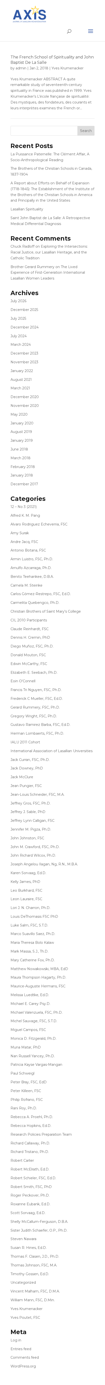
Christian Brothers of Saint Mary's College (45, 611)
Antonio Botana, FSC (28, 550)
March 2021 (20, 388)
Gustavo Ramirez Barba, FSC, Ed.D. (40, 724)
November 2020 (24, 405)
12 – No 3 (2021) (23, 507)
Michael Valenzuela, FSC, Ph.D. (36, 1012)
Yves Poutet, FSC (25, 1317)
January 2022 (21, 371)
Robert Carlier (22, 1160)
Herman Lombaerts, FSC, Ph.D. (37, 733)
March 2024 (20, 344)
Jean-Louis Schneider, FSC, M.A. (37, 794)
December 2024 (24, 327)
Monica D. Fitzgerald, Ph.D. (33, 1038)
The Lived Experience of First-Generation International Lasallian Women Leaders (47, 273)
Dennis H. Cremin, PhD (30, 637)
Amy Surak (19, 533)
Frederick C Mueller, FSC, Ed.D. (36, 698)
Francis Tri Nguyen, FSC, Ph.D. (36, 690)
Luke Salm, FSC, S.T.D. (29, 925)
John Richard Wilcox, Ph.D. (33, 855)
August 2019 (21, 432)
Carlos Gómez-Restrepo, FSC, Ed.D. (40, 594)
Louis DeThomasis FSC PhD (34, 916)
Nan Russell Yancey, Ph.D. (32, 1056)
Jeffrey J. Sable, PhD (27, 812)
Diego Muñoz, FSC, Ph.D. (31, 646)
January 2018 (21, 475)
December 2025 (24, 310)
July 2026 (18, 301)
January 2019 (21, 440)
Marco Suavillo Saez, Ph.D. (32, 934)
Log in (15, 1340)
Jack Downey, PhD (26, 768)
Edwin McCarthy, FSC (28, 664)
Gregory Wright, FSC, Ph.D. (33, 716)
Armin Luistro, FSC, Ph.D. (31, 559)
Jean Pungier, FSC (26, 786)
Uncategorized (23, 1282)
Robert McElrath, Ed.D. (29, 1169)
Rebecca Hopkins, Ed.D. (30, 1125)
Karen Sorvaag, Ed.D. (28, 873)
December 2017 (24, 484)
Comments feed (24, 1357)
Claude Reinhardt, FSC (29, 629)
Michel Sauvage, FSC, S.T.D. (33, 1021)
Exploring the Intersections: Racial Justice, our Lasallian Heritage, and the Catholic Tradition (49, 252)
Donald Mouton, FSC (28, 655)
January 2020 (21, 423)
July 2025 (18, 318)
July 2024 (18, 336)
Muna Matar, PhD (25, 1047)
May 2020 (19, 414)
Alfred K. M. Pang (25, 515)
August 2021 (21, 379)
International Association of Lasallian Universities (51, 751)
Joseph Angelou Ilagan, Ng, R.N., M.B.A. (44, 864)
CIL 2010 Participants (28, 620)
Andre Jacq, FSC (24, 542)
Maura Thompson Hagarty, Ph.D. (38, 977)
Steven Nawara (23, 1239)
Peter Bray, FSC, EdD (28, 1082)
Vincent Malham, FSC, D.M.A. (35, 1291)
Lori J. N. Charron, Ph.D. (30, 908)
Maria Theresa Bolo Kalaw (32, 942)
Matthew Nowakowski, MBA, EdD (39, 969)
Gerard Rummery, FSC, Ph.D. (35, 707)
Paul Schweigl (22, 1073)
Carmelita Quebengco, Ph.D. (34, 602)
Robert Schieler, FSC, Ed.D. (33, 1178)
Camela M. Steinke (26, 585)
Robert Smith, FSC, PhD (31, 1187)
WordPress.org (23, 1366)
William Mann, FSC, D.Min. (32, 1300)
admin (21, 68)
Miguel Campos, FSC (28, 1030)
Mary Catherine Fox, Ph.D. (32, 960)
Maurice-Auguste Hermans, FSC (37, 986)
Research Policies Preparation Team (41, 1134)
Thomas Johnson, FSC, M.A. (33, 1265)
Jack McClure (21, 777)
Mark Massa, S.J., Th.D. (29, 951)
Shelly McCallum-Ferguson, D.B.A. (39, 1221)
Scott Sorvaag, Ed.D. (27, 1213)
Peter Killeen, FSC (25, 1091)
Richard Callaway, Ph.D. (30, 1143)
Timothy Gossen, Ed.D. (29, 1274)
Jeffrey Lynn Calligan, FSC (32, 820)
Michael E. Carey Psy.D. (30, 1003)
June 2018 (19, 449)
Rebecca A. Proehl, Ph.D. (31, 1117)
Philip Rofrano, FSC (26, 1099)
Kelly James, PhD (25, 882)
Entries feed (20, 1349)
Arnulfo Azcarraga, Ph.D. (31, 568)
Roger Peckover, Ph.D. (30, 1195)
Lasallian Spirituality (26, 209)
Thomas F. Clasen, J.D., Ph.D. (34, 1256)
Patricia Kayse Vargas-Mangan (36, 1064)
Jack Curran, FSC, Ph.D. (30, 760)
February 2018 (22, 467)
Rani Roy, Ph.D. (23, 1108)
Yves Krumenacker (68, 68)
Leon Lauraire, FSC (26, 899)
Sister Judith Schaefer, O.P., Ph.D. (38, 1230)
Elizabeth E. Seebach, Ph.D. (33, 672)
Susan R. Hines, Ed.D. (28, 1247)
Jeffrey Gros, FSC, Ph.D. (30, 803)
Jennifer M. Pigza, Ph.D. (30, 829)
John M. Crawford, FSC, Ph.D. (35, 847)
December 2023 (24, 353)
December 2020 (24, 397)
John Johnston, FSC (27, 838)
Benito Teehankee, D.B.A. (32, 576)
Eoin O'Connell (22, 681)
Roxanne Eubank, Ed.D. (30, 1204)
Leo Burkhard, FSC (26, 890)
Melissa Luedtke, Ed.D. (29, 995)
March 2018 (20, 458)
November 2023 (24, 362)
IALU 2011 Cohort (25, 742)
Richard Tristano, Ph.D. (29, 1152)
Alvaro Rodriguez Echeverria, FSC (38, 524)
